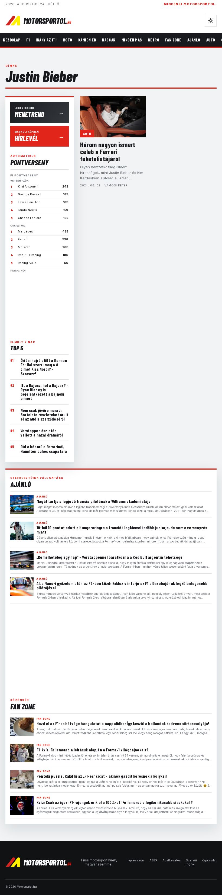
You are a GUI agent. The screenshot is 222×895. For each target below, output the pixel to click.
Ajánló (193, 39)
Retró (153, 39)
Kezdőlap (11, 39)
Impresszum (136, 860)
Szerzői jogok (191, 862)
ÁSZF (153, 860)
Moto (67, 39)
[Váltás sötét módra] (211, 21)
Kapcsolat (209, 860)
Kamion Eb (87, 39)
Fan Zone (173, 39)
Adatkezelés (171, 860)
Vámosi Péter (116, 185)
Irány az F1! (46, 39)
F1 (28, 39)
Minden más (132, 39)
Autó (210, 39)
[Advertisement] (39, 304)
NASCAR (108, 39)
